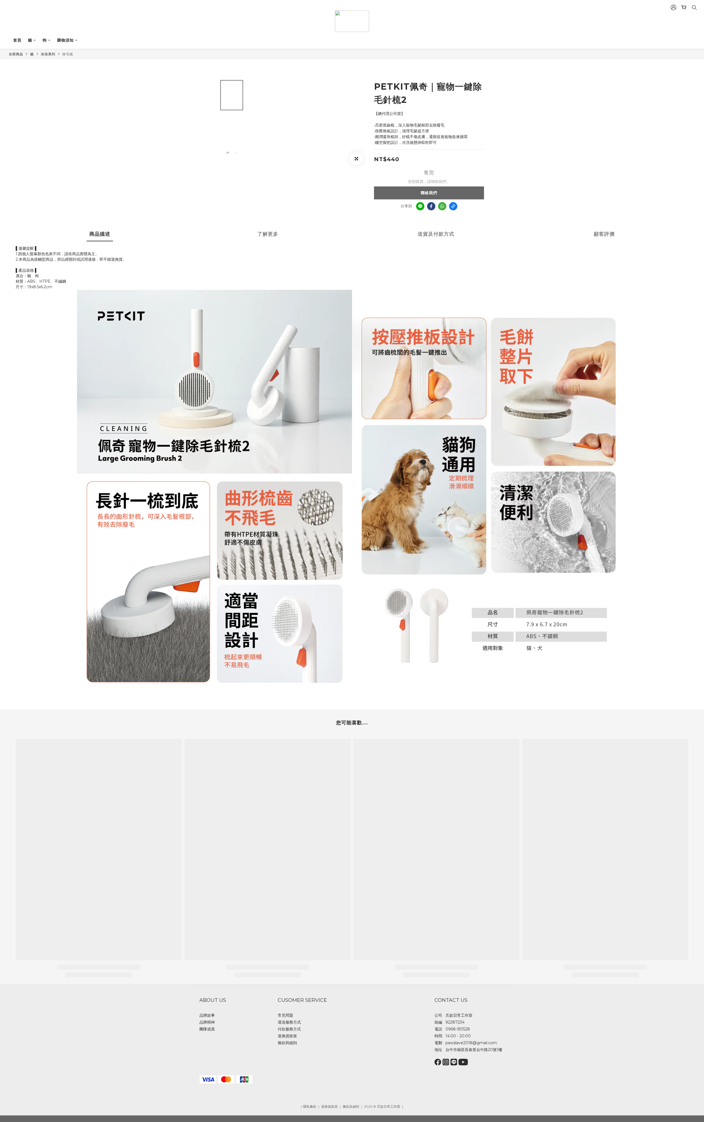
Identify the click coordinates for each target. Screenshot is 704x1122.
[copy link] (453, 206)
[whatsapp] (442, 206)
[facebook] (431, 206)
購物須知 (65, 40)
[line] (420, 206)
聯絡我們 (429, 192)
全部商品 (16, 54)
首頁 (17, 40)
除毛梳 (67, 54)
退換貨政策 (287, 1035)
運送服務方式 (289, 1022)
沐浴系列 (48, 54)
